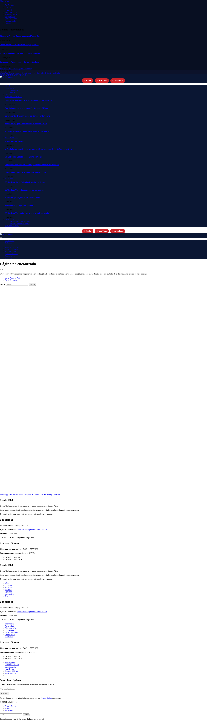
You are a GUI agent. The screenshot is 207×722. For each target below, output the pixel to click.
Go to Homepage (11, 280)
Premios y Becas (11, 14)
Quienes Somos (11, 19)
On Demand (9, 5)
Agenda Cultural (11, 12)
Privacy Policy (46, 698)
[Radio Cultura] (6, 77)
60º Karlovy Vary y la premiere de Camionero (25, 190)
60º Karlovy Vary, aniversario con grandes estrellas (27, 213)
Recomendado (10, 21)
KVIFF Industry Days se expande (19, 205)
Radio (88, 81)
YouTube (103, 81)
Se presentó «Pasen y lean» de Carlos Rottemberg (19, 62)
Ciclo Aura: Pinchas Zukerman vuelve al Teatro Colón (20, 36)
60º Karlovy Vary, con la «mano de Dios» (22, 198)
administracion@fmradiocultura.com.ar (32, 529)
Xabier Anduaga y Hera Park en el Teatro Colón (26, 124)
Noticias (8, 23)
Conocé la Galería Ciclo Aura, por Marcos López (26, 172)
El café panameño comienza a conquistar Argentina (20, 53)
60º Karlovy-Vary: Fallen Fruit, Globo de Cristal (25, 182)
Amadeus (118, 81)
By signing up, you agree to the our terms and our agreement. (31, 698)
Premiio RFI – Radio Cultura (21, 221)
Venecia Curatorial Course (19, 224)
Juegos (8, 94)
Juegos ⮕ (8, 10)
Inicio (8, 86)
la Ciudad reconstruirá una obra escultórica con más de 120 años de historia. (39, 149)
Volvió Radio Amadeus (15, 141)
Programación (10, 17)
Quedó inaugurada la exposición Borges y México (19, 45)
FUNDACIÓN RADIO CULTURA (14, 75)
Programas (14, 90)
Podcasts (8, 7)
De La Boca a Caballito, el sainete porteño (23, 157)
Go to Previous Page (12, 278)
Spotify (12, 92)
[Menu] (1, 237)
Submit (26, 715)
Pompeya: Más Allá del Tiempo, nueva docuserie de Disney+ (32, 165)
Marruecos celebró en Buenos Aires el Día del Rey (27, 131)
